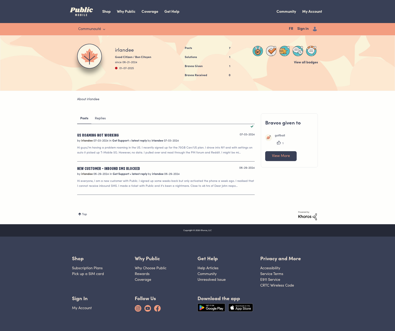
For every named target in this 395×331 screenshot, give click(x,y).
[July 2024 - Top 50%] (258, 51)
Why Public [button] (147, 258)
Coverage (150, 11)
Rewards (142, 273)
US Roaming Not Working (98, 134)
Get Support (120, 140)
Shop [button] (78, 258)
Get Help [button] (208, 258)
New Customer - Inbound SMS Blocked (108, 168)
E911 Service (270, 279)
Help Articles (208, 268)
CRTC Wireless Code (277, 285)
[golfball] (276, 140)
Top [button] (84, 214)
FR (291, 29)
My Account (312, 11)
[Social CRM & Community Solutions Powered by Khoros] (307, 215)
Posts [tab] (84, 118)
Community (286, 11)
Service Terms (271, 273)
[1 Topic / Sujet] (311, 51)
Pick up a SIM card (88, 273)
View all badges (306, 62)
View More (281, 156)
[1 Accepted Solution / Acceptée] (271, 51)
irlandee (87, 140)
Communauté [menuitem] (89, 29)
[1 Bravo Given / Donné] (284, 51)
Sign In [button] (80, 298)
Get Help (171, 11)
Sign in (303, 29)
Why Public (126, 11)
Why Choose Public (150, 268)
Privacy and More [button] (280, 258)
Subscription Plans (87, 268)
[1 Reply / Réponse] (298, 51)
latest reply (139, 140)
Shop (106, 11)
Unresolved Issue (212, 279)
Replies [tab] (100, 118)
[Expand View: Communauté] (104, 29)
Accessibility (270, 268)
